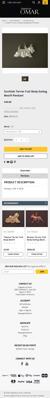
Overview (25, 170)
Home (4, 21)
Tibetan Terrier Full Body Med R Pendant (13, 238)
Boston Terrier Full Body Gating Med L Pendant (36, 238)
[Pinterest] (15, 162)
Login (21, 310)
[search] (33, 3)
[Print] (11, 162)
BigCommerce (16, 396)
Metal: (8, 126)
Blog (25, 336)
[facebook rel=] (22, 363)
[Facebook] (4, 162)
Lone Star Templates (36, 396)
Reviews (25, 175)
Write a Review (11, 111)
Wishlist (25, 307)
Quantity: (8, 140)
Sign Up (28, 310)
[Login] (39, 3)
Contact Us (25, 330)
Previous (42, 203)
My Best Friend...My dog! (25, 349)
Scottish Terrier (28, 21)
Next (46, 203)
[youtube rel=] (27, 363)
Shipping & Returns (25, 313)
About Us (25, 327)
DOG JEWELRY (15, 21)
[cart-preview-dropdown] (44, 2)
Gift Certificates (25, 304)
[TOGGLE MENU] (3, 2)
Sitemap (27, 393)
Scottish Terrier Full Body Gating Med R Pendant (22, 23)
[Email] (8, 162)
